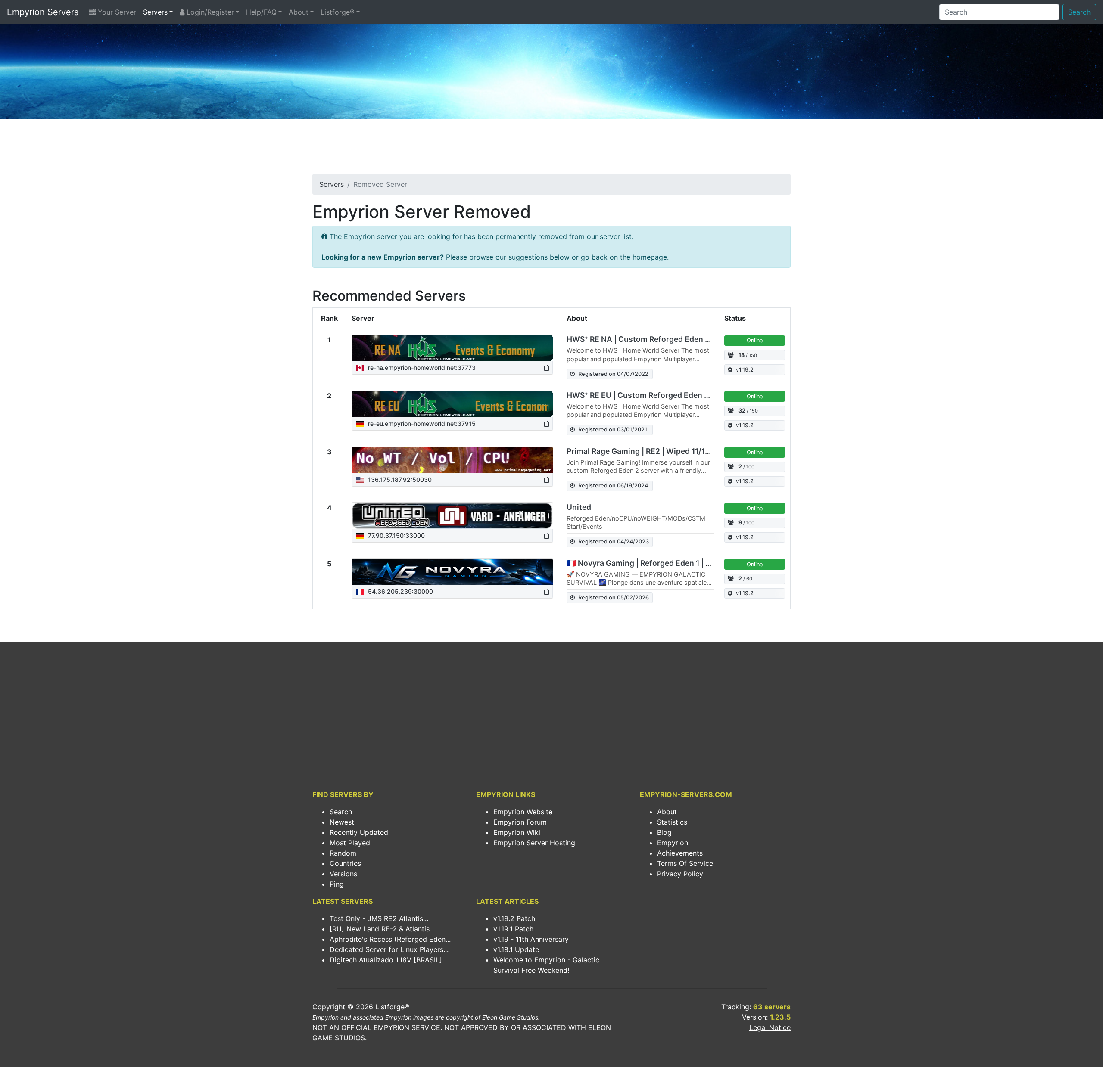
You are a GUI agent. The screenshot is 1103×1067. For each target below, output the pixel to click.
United (579, 507)
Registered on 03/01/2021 (612, 429)
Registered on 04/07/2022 (613, 374)
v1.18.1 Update (516, 949)
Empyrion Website (522, 811)
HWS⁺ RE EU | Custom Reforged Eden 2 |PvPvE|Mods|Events (677, 395)
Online (755, 340)
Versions (343, 873)
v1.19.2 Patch (514, 918)
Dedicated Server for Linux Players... (389, 949)
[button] (546, 367)
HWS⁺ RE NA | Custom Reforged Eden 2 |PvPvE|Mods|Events (677, 339)
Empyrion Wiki (516, 832)
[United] (452, 516)
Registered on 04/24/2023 (613, 541)
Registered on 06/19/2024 (613, 485)
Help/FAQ (261, 12)
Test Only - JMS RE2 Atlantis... (379, 918)
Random (343, 853)
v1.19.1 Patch (513, 928)
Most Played (350, 842)
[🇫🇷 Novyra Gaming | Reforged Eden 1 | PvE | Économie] (452, 572)
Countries (345, 863)
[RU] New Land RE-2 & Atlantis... (382, 928)
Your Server (116, 12)
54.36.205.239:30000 (399, 591)
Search (1079, 12)
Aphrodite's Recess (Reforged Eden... (390, 939)
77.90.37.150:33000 (395, 535)
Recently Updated (359, 832)
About (298, 12)
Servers (155, 12)
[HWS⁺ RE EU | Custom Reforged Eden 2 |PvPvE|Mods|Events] (452, 404)
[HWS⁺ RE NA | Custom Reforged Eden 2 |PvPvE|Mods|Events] (452, 348)
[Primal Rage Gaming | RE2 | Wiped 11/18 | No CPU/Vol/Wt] (452, 460)
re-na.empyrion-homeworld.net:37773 (421, 367)
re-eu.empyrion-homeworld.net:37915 (421, 423)
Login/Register (209, 12)
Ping (337, 884)
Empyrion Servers (42, 12)
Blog (664, 832)
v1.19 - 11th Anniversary (531, 939)
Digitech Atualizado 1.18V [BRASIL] (386, 959)
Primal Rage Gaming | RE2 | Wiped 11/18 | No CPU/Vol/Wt (669, 451)
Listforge (390, 1006)
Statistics (672, 822)
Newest (342, 822)
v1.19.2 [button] (745, 369)
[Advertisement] (551, 149)
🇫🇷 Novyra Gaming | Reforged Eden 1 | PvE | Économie (664, 563)
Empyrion (672, 842)
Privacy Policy (680, 873)
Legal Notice (770, 1027)
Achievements (680, 853)
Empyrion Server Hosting (534, 842)
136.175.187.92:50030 (399, 479)
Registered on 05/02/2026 (613, 597)
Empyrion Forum (520, 822)
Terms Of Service (685, 863)
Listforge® (338, 12)
